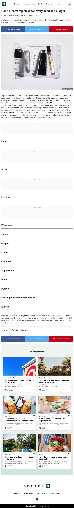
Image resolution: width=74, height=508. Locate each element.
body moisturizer (33, 100)
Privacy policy (55, 493)
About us (17, 493)
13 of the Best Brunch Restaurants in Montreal (53, 458)
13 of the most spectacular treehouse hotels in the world (54, 381)
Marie (43, 390)
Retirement (49, 4)
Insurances (59, 4)
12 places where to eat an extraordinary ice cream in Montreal (19, 420)
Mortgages (16, 4)
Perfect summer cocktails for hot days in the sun (52, 420)
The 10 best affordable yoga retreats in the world (19, 458)
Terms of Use (41, 493)
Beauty (36, 15)
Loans (33, 4)
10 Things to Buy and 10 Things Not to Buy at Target (19, 381)
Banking (40, 4)
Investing (26, 4)
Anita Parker (9, 15)
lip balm (19, 98)
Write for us (28, 493)
